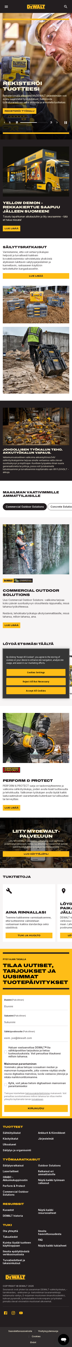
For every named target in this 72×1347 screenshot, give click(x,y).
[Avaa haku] (65, 6)
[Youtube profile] (21, 1313)
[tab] (25, 506)
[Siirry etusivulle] (36, 6)
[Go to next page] (57, 122)
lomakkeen (37, 1099)
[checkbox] (5, 1052)
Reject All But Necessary (36, 681)
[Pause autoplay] (65, 122)
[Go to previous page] (4, 122)
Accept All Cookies (36, 690)
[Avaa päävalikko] (6, 6)
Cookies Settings (36, 672)
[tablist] (36, 506)
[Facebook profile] (5, 1313)
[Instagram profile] (13, 1313)
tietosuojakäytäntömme (37, 1093)
